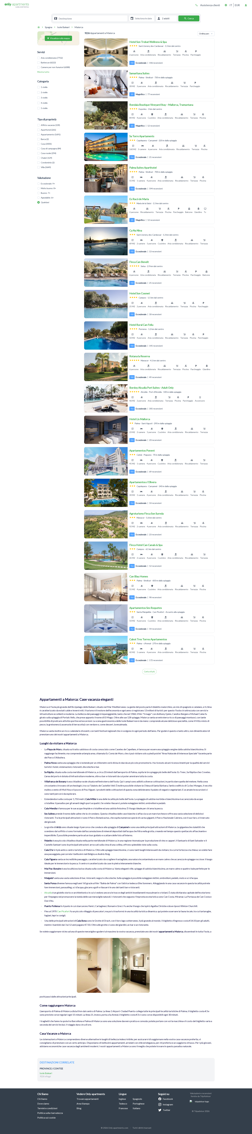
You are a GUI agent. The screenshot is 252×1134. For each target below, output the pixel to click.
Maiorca (79, 27)
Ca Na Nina (135, 230)
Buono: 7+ (45, 193)
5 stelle (44, 108)
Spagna (48, 27)
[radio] (38, 183)
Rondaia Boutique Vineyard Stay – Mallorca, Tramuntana (161, 104)
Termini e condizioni (47, 1108)
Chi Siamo (42, 1098)
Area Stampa (83, 1103)
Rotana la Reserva (139, 356)
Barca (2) (45, 139)
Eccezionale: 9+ (48, 183)
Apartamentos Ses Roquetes (145, 607)
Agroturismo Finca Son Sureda (146, 513)
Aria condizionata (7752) (52, 58)
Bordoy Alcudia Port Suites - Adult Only (151, 387)
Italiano (136, 1108)
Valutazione (44, 177)
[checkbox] (38, 58)
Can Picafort (63, 911)
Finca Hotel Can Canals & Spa (145, 545)
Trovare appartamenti (88, 1098)
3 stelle (44, 97)
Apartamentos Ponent (142, 450)
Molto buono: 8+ (48, 188)
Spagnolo (137, 1098)
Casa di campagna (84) (51, 148)
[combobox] (92, 18)
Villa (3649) (46, 167)
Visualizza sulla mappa (60, 38)
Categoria (43, 81)
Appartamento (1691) (51, 134)
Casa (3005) (46, 144)
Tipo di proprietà (46, 119)
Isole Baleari (63, 27)
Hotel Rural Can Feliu (141, 324)
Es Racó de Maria (139, 199)
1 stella (44, 87)
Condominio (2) (48, 162)
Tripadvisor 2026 (201, 1111)
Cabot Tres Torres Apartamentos (148, 639)
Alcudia (48, 892)
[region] (106, 52)
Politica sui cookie (46, 1117)
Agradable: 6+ (47, 197)
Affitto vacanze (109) (50, 125)
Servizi (41, 52)
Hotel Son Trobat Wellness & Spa (148, 41)
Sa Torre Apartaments (141, 136)
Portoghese (138, 1103)
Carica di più (149, 671)
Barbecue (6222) (48, 62)
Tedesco (123, 1103)
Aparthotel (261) (48, 130)
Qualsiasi (45, 202)
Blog (79, 1108)
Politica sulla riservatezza (50, 1112)
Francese (123, 1108)
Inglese (122, 1098)
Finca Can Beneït (139, 261)
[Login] (245, 5)
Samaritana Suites (139, 73)
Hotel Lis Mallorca (139, 419)
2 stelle (44, 92)
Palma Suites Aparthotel (143, 167)
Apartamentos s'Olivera (142, 482)
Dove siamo (43, 1103)
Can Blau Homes (138, 576)
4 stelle (44, 103)
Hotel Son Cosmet (139, 293)
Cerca (191, 18)
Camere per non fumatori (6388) (55, 67)
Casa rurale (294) (48, 153)
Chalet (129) (46, 158)
